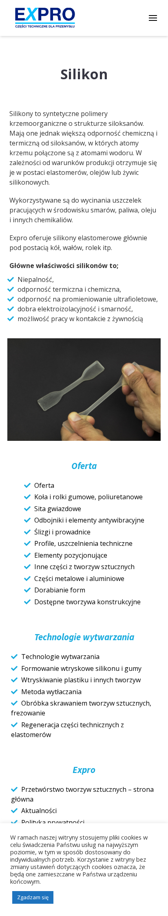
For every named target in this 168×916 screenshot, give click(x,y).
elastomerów (66, 172)
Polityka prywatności (52, 822)
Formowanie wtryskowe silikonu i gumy (81, 668)
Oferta (44, 485)
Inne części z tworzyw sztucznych (84, 566)
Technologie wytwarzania (60, 656)
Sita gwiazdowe (57, 508)
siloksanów (125, 123)
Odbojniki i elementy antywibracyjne (89, 520)
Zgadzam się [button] (33, 897)
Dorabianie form (59, 589)
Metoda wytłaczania (51, 691)
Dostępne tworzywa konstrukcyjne (87, 601)
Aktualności (39, 810)
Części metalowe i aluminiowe (79, 578)
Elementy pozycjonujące (70, 555)
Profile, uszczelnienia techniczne (83, 543)
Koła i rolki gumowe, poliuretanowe (88, 496)
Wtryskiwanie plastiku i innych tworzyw (81, 679)
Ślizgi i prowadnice (62, 531)
